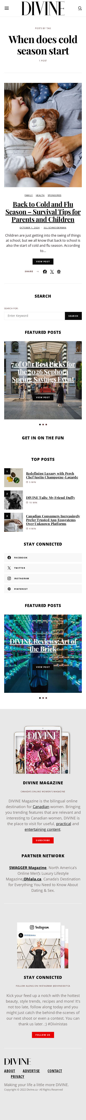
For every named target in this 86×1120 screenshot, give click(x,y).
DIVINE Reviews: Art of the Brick (43, 644)
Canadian (41, 806)
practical (63, 823)
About (9, 1070)
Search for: (11, 308)
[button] (40, 424)
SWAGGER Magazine (28, 867)
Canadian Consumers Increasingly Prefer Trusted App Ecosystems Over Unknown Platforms (53, 520)
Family (29, 195)
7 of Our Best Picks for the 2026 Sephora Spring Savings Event (43, 371)
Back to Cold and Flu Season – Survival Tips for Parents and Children (43, 211)
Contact (55, 1070)
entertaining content (42, 829)
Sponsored (54, 195)
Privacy (17, 1076)
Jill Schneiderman (55, 227)
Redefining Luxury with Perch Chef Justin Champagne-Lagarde (52, 475)
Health (40, 195)
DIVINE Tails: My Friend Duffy (50, 497)
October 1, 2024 (30, 227)
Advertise (31, 1070)
